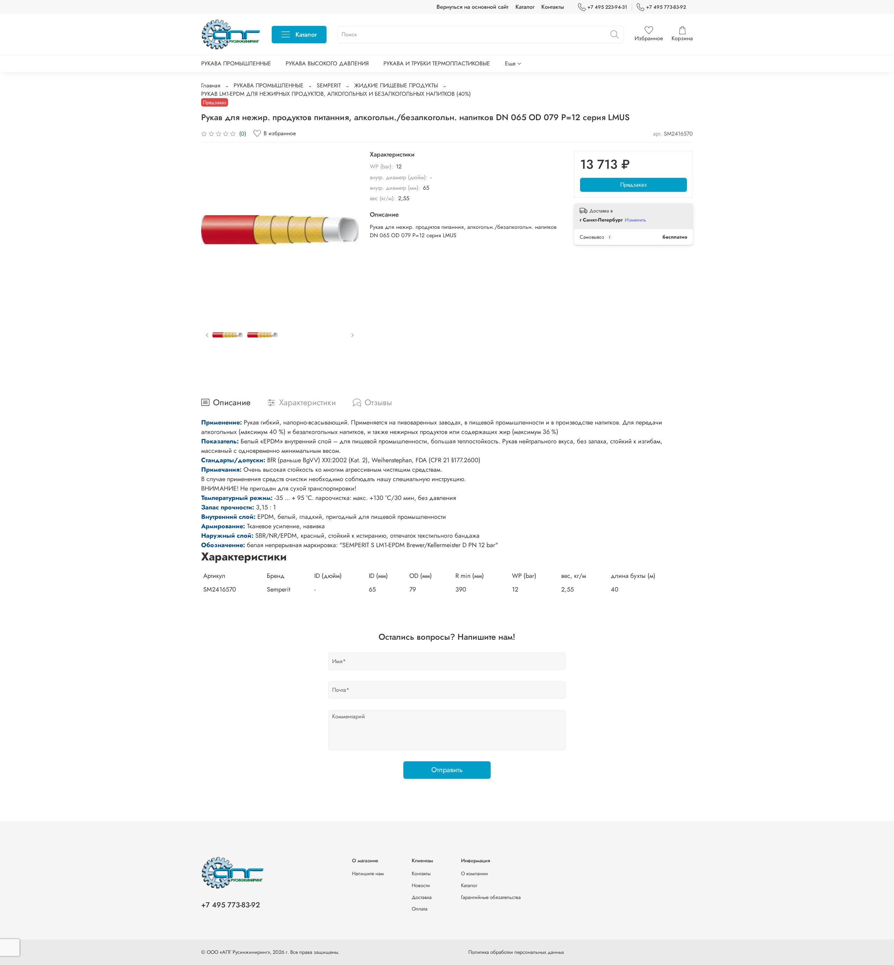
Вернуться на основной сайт (472, 7)
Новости (421, 885)
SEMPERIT (329, 85)
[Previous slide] (212, 229)
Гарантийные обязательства (491, 897)
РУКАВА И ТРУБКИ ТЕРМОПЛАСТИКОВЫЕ (436, 63)
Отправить (447, 770)
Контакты (552, 7)
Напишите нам (368, 873)
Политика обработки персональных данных (516, 952)
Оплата (419, 908)
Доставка (422, 897)
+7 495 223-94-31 (607, 6)
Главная (210, 85)
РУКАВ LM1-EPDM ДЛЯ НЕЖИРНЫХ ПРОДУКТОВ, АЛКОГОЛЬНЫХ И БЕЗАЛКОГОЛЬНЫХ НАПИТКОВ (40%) (336, 94)
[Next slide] (347, 229)
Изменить (635, 220)
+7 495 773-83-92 (666, 6)
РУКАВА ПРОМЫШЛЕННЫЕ (236, 63)
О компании (474, 873)
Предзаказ (633, 185)
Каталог (524, 7)
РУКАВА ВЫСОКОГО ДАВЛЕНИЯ (327, 63)
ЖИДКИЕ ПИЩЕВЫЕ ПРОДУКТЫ (396, 85)
